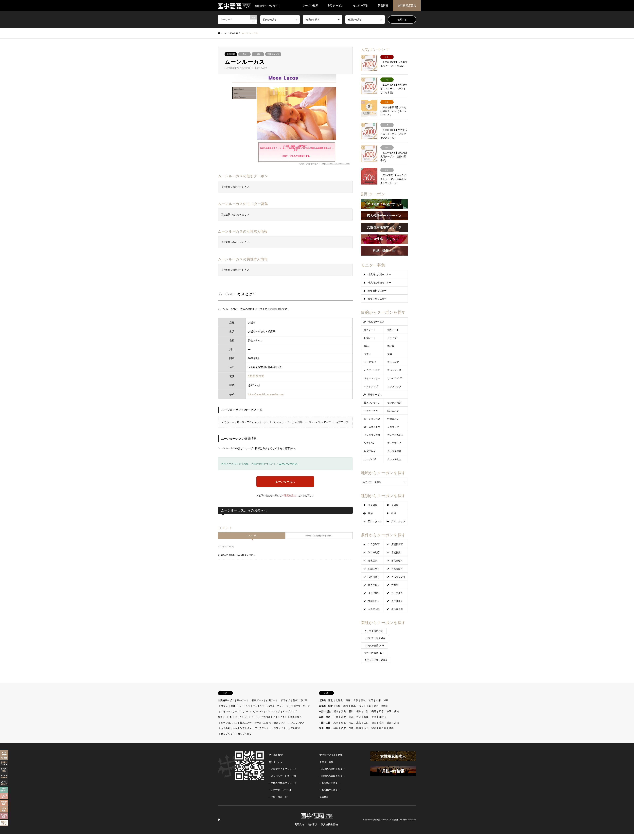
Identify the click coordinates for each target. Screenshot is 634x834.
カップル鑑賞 (394, 451)
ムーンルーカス (288, 463)
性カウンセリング (244, 717)
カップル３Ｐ (228, 733)
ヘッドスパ (370, 362)
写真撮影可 (397, 568)
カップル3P (370, 459)
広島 (358, 722)
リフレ (367, 354)
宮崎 (373, 728)
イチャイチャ (371, 410)
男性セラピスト (375, 660)
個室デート (393, 329)
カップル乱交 (394, 459)
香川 (381, 722)
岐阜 (381, 711)
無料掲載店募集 (407, 5)
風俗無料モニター (377, 290)
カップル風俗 (373, 631)
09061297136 (256, 376)
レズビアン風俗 (375, 638)
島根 (343, 722)
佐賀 (343, 728)
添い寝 (390, 346)
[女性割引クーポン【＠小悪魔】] (234, 5)
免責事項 (312, 824)
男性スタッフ (273, 54)
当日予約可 (374, 544)
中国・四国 (325, 722)
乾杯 (366, 346)
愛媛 (389, 722)
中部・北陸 (325, 711)
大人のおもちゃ (395, 435)
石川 (351, 711)
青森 (348, 700)
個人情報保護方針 (330, 824)
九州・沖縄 (325, 728)
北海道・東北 (326, 700)
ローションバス (372, 418)
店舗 (244, 54)
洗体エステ (393, 410)
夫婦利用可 (374, 601)
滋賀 (343, 717)
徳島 (373, 722)
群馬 (353, 706)
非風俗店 (231, 54)
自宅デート (370, 338)
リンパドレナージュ (252, 711)
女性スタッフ (398, 521)
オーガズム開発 (372, 427)
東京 (376, 706)
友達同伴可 (374, 576)
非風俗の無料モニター (379, 274)
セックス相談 (394, 402)
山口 (366, 722)
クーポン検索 (310, 5)
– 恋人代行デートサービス (282, 776)
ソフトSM (369, 443)
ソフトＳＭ (246, 728)
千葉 (368, 706)
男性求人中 (397, 609)
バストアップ (371, 386)
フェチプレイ (394, 443)
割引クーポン (335, 5)
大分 (366, 728)
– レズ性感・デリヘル (280, 790)
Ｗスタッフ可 (398, 576)
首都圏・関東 (326, 706)
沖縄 (391, 728)
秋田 (371, 700)
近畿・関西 (325, 717)
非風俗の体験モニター (379, 282)
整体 (389, 354)
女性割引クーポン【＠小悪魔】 (386, 820)
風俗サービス (375, 394)
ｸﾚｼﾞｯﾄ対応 (374, 552)
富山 (343, 711)
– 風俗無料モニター (329, 783)
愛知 (396, 711)
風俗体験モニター (377, 298)
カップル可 (397, 593)
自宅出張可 (397, 560)
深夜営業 (372, 560)
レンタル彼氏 (374, 645)
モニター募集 (361, 5)
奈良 (373, 717)
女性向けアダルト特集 (331, 755)
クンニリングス (372, 435)
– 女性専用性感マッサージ (282, 783)
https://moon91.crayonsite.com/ (336, 164)
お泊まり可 (374, 568)
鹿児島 (382, 728)
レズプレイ (370, 451)
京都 (351, 717)
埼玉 (361, 706)
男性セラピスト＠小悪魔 (234, 463)
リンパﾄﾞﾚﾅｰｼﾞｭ (395, 378)
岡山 (351, 722)
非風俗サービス (376, 321)
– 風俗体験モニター (329, 790)
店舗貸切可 (397, 544)
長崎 (351, 728)
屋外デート (370, 329)
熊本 (358, 728)
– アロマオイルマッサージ (282, 769)
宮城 (363, 700)
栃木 (345, 706)
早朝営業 (396, 552)
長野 (373, 711)
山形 (378, 700)
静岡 (389, 711)
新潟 (336, 711)
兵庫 (366, 717)
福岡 (336, 728)
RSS (219, 819)
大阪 (358, 717)
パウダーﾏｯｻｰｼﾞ (372, 370)
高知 (396, 722)
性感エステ (393, 418)
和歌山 (382, 717)
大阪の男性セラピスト (263, 463)
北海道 (339, 700)
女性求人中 (374, 609)
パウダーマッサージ (277, 706)
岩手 (355, 700)
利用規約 (299, 824)
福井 (358, 711)
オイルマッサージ (230, 711)
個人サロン (374, 585)
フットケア (393, 362)
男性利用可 (397, 601)
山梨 (366, 711)
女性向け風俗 (374, 652)
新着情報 (383, 5)
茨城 (338, 706)
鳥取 (336, 722)
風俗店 (394, 505)
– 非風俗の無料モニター (332, 769)
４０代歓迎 (374, 593)
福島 (386, 700)
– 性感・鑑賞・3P (278, 797)
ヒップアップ (394, 386)
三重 (336, 717)
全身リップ (393, 427)
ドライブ (392, 338)
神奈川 (384, 706)
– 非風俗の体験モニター (332, 776)
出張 (258, 54)
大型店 (394, 585)
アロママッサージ (300, 706)
